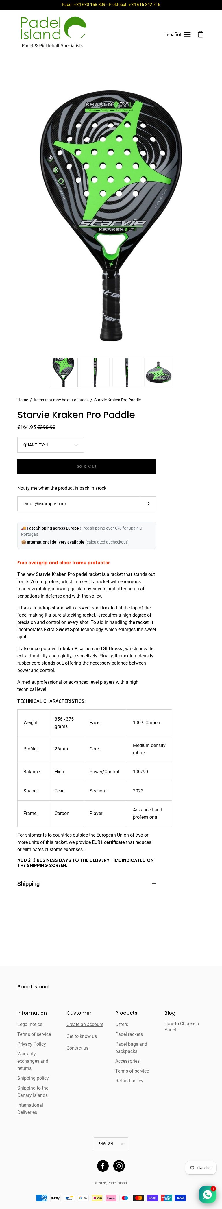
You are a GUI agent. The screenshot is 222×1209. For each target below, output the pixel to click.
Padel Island (33, 987)
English (105, 1144)
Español (172, 34)
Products (126, 1013)
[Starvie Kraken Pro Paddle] (63, 372)
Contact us (77, 1048)
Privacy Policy (31, 1044)
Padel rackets (129, 1034)
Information (32, 1013)
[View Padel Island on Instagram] (119, 1166)
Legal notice (29, 1024)
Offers (121, 1024)
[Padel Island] (53, 34)
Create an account (84, 1024)
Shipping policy (33, 1078)
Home (22, 400)
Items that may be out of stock (61, 400)
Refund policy (129, 1081)
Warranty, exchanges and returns (32, 1061)
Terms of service (34, 1034)
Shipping (28, 883)
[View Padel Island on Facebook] (103, 1166)
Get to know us (81, 1036)
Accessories (127, 1061)
